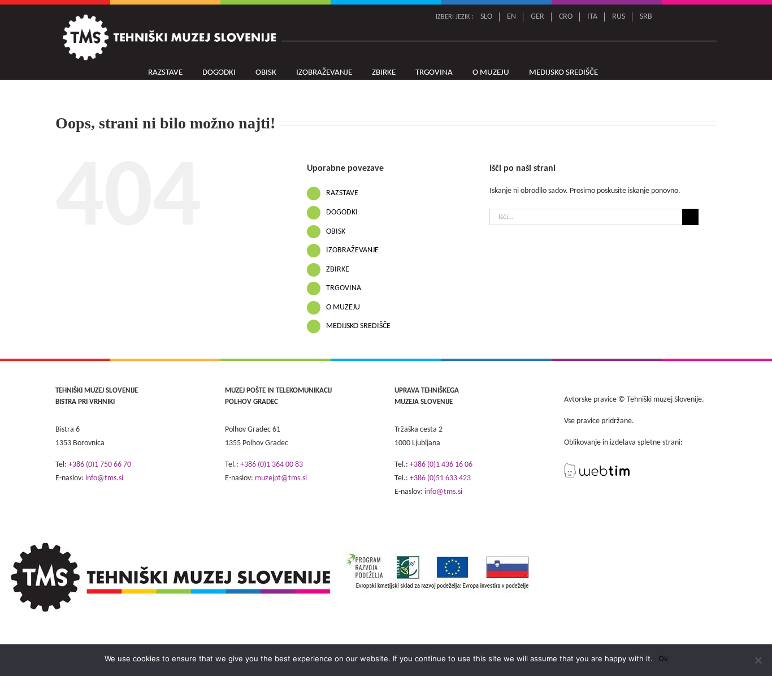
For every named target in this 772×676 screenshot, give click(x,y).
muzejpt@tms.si (281, 478)
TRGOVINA (343, 288)
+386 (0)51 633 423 (440, 478)
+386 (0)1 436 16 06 (441, 464)
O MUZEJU (343, 307)
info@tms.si (104, 478)
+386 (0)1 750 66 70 (99, 464)
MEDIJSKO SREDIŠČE (358, 326)
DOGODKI (342, 212)
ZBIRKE (337, 269)
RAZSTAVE (342, 193)
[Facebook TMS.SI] (694, 17)
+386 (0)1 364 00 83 (271, 464)
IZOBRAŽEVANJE (352, 250)
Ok (663, 658)
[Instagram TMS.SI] (709, 17)
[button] (621, 73)
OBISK (335, 231)
